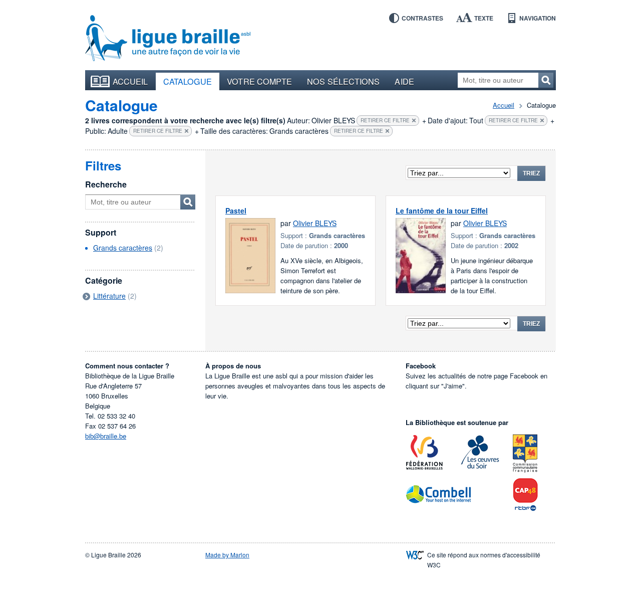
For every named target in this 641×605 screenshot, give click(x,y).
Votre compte (259, 81)
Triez (531, 173)
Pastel (235, 211)
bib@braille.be (105, 436)
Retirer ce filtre (385, 120)
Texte (483, 18)
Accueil (130, 81)
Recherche (106, 184)
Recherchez (545, 80)
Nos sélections (343, 81)
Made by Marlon (227, 554)
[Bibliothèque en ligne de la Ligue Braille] (167, 39)
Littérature (109, 296)
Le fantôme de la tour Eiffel (442, 211)
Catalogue (187, 81)
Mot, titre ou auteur (187, 202)
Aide (404, 81)
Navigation (537, 18)
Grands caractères (122, 248)
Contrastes (422, 18)
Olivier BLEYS (315, 223)
